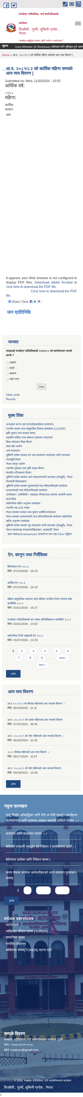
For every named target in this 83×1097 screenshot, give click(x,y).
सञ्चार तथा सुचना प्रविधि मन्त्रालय (37, 512)
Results (11, 399)
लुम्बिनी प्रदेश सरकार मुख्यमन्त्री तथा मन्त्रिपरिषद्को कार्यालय (36, 485)
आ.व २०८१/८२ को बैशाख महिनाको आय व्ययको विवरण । (36, 703)
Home (6, 54)
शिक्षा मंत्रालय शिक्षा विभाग (19, 441)
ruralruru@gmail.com (24, 1049)
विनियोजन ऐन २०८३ (17, 566)
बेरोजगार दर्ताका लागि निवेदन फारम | (28, 859)
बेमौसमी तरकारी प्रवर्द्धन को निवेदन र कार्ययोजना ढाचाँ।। (41, 846)
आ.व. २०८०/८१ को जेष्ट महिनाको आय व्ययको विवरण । (35, 735)
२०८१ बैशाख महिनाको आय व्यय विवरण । (28, 752)
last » (42, 664)
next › (62, 657)
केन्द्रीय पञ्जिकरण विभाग (18, 472)
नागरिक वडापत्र (16, 944)
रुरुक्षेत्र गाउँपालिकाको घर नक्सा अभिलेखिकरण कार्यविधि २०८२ (39, 619)
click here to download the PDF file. (31, 286)
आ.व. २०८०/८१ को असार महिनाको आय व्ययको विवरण (35, 719)
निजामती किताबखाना (16, 481)
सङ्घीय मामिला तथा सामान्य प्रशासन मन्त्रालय (29, 437)
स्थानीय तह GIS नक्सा (17, 507)
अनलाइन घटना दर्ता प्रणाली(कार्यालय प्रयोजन (29, 424)
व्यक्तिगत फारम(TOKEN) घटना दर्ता (29, 950)
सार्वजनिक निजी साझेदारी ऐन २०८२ (25, 635)
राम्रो (12, 368)
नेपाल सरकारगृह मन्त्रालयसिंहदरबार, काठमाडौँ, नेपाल (32, 529)
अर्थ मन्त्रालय (13, 450)
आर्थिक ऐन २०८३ (16, 582)
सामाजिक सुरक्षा (15, 937)
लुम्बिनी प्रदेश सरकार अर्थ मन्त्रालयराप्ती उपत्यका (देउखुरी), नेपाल (39, 477)
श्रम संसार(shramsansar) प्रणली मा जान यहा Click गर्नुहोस (39, 534)
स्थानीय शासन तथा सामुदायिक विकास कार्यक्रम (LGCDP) (35, 428)
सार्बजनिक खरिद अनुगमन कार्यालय (23, 503)
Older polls (13, 394)
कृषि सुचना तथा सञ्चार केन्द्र (20, 433)
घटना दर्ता (12, 925)
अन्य (13, 673)
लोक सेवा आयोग (14, 446)
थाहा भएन (14, 379)
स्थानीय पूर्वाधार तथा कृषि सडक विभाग (25, 468)
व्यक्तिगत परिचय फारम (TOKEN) (27, 931)
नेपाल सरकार (12, 512)
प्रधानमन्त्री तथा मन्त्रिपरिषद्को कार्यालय (26, 490)
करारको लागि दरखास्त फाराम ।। (26, 833)
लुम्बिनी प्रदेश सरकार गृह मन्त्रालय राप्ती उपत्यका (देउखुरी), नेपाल (39, 525)
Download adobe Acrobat (54, 282)
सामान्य (12, 373)
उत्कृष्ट (12, 362)
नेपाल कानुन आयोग (15, 463)
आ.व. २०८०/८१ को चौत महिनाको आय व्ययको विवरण (34, 768)
